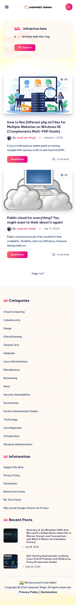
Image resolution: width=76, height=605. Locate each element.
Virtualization (11, 436)
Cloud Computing (14, 311)
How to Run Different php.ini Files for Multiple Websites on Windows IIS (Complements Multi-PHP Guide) (36, 126)
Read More (19, 160)
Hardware (9, 353)
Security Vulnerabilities (17, 394)
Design (7, 328)
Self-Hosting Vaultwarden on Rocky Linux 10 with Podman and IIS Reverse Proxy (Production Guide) (49, 559)
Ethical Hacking (13, 336)
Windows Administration (18, 444)
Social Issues (11, 403)
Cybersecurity (12, 320)
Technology (11, 419)
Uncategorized (12, 427)
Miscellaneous (12, 369)
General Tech (11, 345)
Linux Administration (16, 361)
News (7, 386)
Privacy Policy (12, 475)
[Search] (68, 6)
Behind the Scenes (14, 491)
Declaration (10, 483)
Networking (10, 378)
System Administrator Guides (21, 411)
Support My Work (14, 467)
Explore (26, 47)
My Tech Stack (12, 499)
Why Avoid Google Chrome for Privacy (26, 508)
